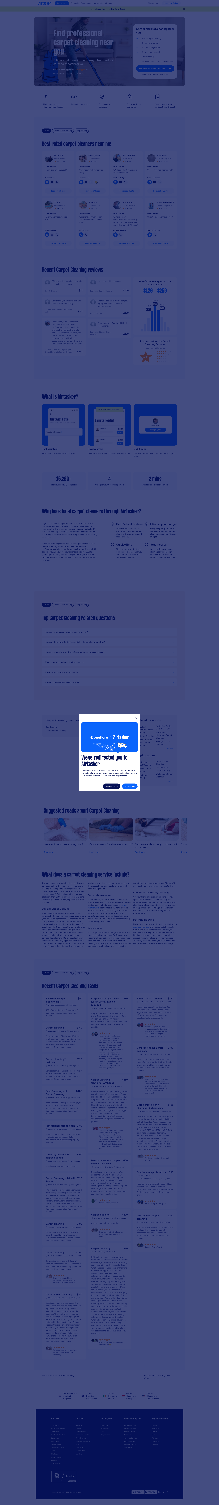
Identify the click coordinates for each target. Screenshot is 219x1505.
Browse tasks (112, 786)
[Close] (136, 718)
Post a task (130, 786)
